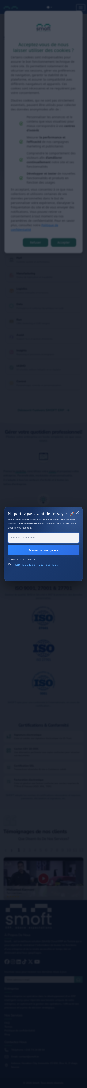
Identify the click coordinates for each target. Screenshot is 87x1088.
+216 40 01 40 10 (25, 564)
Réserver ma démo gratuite (43, 550)
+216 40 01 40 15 (48, 564)
